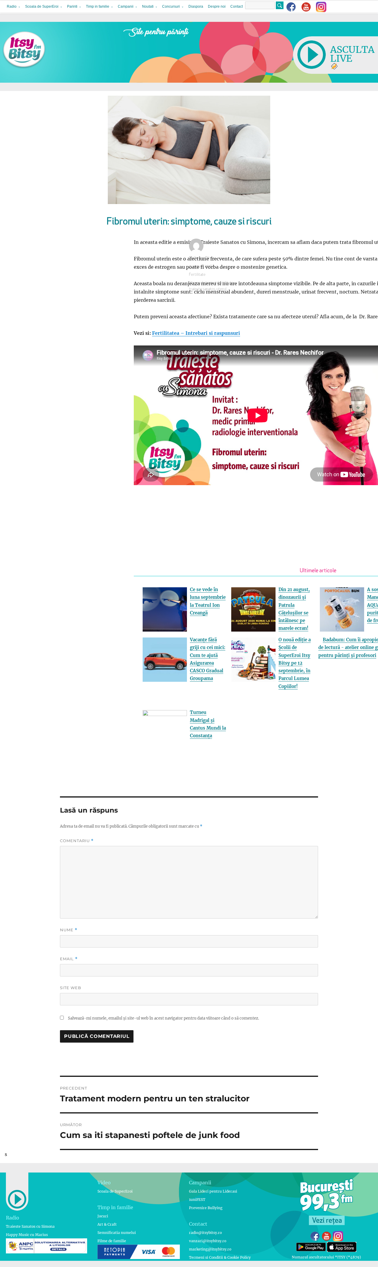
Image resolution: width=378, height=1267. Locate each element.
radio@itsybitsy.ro (205, 1232)
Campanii (125, 6)
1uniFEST (197, 1199)
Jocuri (102, 1216)
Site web (70, 987)
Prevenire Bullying (205, 1208)
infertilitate (224, 283)
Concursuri (171, 6)
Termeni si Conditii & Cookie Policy (220, 1257)
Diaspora (195, 6)
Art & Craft (107, 1224)
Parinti (72, 6)
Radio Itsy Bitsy (201, 258)
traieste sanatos (202, 289)
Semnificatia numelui (116, 1232)
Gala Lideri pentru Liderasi (213, 1191)
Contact (236, 6)
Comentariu (77, 840)
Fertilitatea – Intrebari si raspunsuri (196, 333)
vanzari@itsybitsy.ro (207, 1241)
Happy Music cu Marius (27, 1234)
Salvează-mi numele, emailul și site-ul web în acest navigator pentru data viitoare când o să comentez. (163, 1018)
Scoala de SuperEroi (41, 6)
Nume (68, 929)
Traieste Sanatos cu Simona (30, 1226)
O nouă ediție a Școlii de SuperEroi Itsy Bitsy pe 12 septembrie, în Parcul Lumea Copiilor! (294, 663)
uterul (221, 289)
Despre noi (217, 6)
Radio (12, 6)
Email (69, 958)
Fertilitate (197, 275)
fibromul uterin (201, 283)
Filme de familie (111, 1241)
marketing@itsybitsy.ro (210, 1249)
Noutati (148, 6)
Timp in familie (97, 6)
